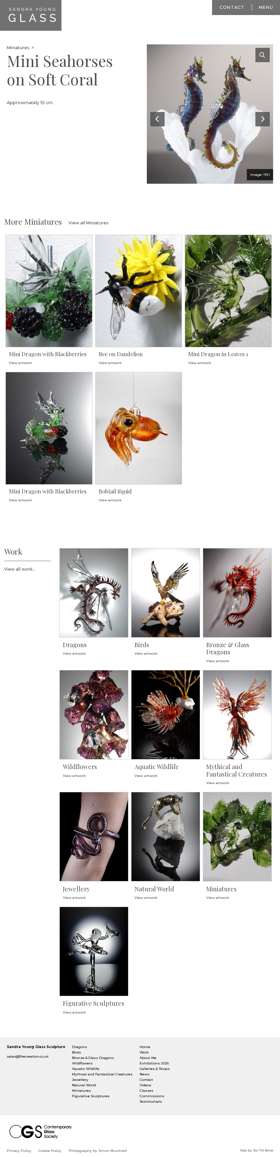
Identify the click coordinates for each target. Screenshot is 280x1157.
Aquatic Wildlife (85, 1069)
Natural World (84, 1085)
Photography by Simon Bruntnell (98, 1150)
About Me (148, 1058)
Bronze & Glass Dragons (93, 1058)
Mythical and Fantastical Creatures (102, 1074)
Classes (146, 1090)
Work (144, 1052)
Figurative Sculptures (91, 1096)
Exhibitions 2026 (154, 1063)
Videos (145, 1085)
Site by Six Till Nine (256, 1150)
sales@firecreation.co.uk (27, 1056)
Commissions (152, 1096)
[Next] (262, 119)
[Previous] (157, 119)
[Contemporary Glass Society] (43, 1131)
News (145, 1074)
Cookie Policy (49, 1150)
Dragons (79, 1047)
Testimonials (151, 1101)
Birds (76, 1052)
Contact (232, 7)
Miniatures (18, 47)
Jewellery (80, 1079)
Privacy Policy (19, 1150)
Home (145, 1047)
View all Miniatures (89, 222)
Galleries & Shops (155, 1069)
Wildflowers (82, 1063)
